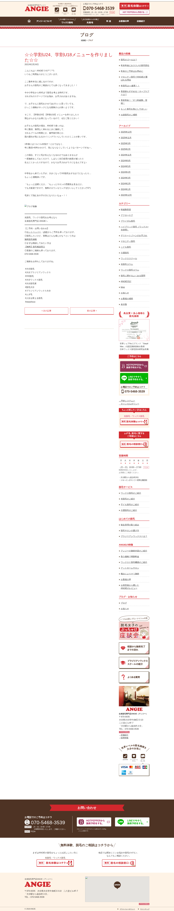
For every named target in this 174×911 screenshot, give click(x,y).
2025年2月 (126, 149)
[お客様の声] (124, 22)
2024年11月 (126, 155)
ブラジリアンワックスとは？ (134, 536)
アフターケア (127, 215)
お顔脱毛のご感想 (129, 115)
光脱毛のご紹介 (128, 499)
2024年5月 (126, 166)
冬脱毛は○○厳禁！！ (130, 86)
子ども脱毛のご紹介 (130, 504)
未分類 (124, 304)
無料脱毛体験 (31, 239)
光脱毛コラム (127, 264)
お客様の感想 (127, 299)
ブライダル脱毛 (128, 221)
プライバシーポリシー (127, 909)
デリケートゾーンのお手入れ (134, 235)
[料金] (109, 22)
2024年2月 (126, 183)
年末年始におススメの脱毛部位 (135, 65)
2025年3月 (126, 143)
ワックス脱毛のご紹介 (131, 493)
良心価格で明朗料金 (130, 556)
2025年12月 (126, 132)
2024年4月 (126, 172)
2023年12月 (126, 195)
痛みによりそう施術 (130, 574)
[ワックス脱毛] (67, 22)
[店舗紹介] (140, 22)
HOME (83, 40)
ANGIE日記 (126, 281)
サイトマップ (144, 909)
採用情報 (124, 738)
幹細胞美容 (126, 209)
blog (123, 287)
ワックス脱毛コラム (130, 270)
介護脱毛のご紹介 (129, 510)
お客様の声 (126, 579)
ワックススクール (129, 258)
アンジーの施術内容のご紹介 (134, 551)
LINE (45, 232)
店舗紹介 (124, 735)
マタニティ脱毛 (128, 241)
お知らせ (125, 293)
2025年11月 (126, 138)
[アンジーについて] (45, 22)
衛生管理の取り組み (130, 525)
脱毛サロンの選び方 (130, 530)
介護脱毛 (125, 253)
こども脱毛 (126, 247)
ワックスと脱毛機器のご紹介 (134, 562)
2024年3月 (126, 178)
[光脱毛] (90, 22)
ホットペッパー (34, 232)
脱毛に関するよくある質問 (133, 276)
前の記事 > (92, 311)
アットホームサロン (130, 568)
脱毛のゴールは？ (129, 60)
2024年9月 (126, 161)
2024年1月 (126, 189)
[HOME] (29, 22)
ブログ (124, 603)
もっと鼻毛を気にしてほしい (134, 109)
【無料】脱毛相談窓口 (35, 247)
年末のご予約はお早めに (132, 71)
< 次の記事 (46, 311)
